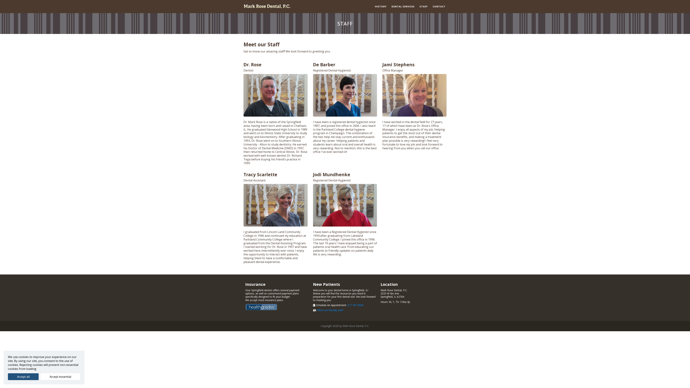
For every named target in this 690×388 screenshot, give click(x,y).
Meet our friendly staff (330, 310)
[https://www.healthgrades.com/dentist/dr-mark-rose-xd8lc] (277, 307)
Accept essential (60, 377)
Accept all (23, 377)
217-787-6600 (355, 305)
